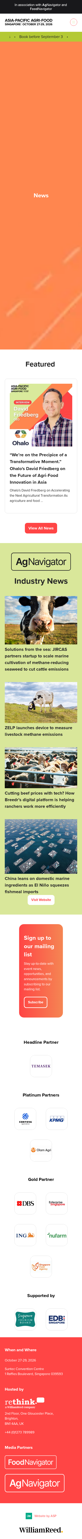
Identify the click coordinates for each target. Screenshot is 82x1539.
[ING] (25, 1235)
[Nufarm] (56, 1235)
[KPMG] (56, 1119)
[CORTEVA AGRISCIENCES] (25, 1119)
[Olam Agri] (41, 1150)
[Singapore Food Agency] (41, 1266)
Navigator (51, 5)
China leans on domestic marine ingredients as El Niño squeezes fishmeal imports (37, 885)
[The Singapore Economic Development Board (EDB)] (56, 1319)
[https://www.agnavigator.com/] (41, 569)
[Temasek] (41, 1066)
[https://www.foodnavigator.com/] (31, 1467)
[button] (73, 22)
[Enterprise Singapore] (56, 1203)
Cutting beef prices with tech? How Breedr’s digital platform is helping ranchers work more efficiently (39, 800)
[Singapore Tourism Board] (25, 1319)
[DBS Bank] (25, 1203)
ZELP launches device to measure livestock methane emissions (38, 731)
